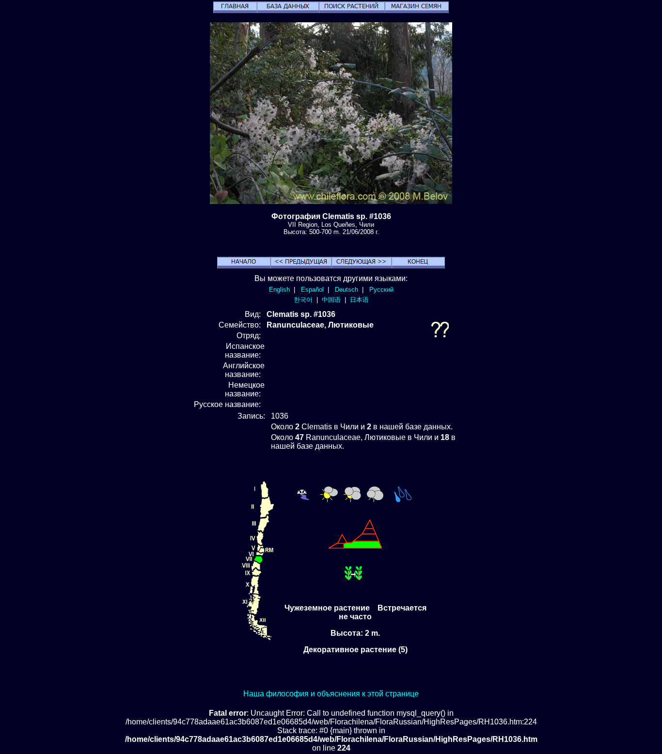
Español (312, 289)
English (279, 289)
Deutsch (346, 289)
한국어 (303, 299)
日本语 (359, 299)
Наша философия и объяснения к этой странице (331, 694)
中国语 (331, 299)
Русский (381, 289)
